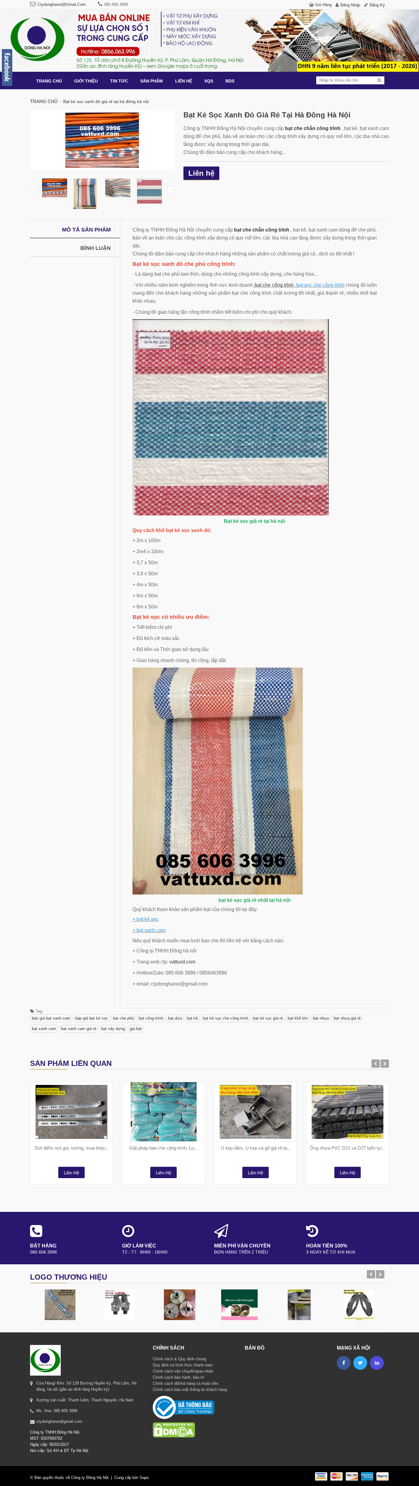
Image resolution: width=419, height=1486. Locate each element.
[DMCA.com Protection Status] (174, 1422)
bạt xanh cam (44, 1028)
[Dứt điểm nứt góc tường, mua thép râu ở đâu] (71, 1111)
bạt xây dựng (113, 1028)
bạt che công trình (274, 285)
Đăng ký (377, 5)
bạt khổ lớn (298, 1018)
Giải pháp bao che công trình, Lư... (163, 1148)
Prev (33, 190)
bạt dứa (175, 1018)
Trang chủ (44, 101)
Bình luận (95, 248)
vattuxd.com (182, 961)
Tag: (38, 1011)
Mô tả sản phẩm (86, 230)
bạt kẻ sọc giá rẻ (268, 1018)
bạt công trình (151, 1018)
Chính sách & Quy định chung (179, 1359)
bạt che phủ (123, 1018)
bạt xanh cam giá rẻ (78, 1028)
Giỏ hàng (323, 4)
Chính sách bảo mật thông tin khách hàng (190, 1389)
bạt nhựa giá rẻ (347, 1018)
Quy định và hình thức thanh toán (183, 1365)
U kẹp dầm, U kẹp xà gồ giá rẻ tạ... (255, 1148)
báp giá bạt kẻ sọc (91, 1018)
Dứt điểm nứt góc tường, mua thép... (71, 1148)
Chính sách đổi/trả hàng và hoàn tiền (185, 1383)
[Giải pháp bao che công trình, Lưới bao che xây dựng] (163, 1111)
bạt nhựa (321, 1018)
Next (170, 190)
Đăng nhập (350, 5)
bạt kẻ (192, 1018)
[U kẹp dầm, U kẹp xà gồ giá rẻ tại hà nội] (255, 1111)
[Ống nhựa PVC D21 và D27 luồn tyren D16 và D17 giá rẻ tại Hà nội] (347, 1111)
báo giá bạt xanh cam (51, 1018)
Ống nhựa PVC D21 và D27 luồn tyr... (347, 1148)
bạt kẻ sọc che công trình (225, 1018)
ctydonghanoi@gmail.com (61, 4)
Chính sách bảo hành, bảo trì (178, 1377)
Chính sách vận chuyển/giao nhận (183, 1371)
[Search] (379, 80)
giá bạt (136, 1028)
